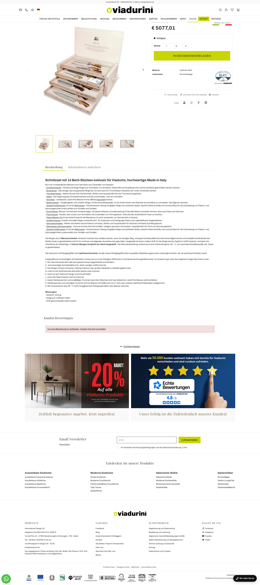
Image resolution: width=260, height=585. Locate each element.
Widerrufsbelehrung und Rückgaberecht (166, 540)
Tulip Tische (95, 487)
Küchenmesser (131, 346)
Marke (98, 555)
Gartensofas (223, 484)
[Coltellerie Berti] (223, 77)
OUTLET (204, 19)
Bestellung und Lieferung (159, 532)
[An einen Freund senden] (184, 103)
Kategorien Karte (122, 567)
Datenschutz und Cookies (159, 551)
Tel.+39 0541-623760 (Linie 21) (38, 540)
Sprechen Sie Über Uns (105, 551)
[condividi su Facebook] (198, 103)
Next (143, 69)
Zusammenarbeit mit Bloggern (108, 536)
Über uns (99, 547)
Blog (98, 532)
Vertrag (216, 19)
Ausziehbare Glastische (35, 484)
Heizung (104, 19)
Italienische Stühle (167, 473)
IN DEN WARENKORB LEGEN (192, 55)
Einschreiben (191, 440)
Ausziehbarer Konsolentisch (37, 487)
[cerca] (220, 9)
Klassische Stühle (164, 477)
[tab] (54, 167)
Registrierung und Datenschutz (162, 528)
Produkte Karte (109, 567)
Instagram (208, 532)
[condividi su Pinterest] (205, 103)
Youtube (208, 536)
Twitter (207, 540)
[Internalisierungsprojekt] (46, 578)
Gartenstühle (161, 487)
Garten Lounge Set (226, 480)
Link (184, 447)
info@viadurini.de (32, 547)
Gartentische (96, 491)
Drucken (215, 95)
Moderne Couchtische (100, 480)
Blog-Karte (135, 567)
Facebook (208, 528)
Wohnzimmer (70, 19)
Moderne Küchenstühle (166, 480)
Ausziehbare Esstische (38, 473)
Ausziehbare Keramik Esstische (39, 477)
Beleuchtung (89, 19)
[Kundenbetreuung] (26, 9)
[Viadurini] (129, 10)
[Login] (226, 9)
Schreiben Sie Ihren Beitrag (194, 95)
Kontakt (99, 540)
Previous (28, 69)
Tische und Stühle (49, 19)
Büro (183, 19)
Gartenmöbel (225, 473)
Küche (192, 19)
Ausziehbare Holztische (35, 480)
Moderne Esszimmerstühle (168, 484)
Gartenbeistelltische (226, 487)
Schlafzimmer (169, 19)
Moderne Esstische (101, 473)
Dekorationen (138, 19)
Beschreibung (54, 167)
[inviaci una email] (20, 9)
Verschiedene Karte (148, 567)
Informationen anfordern (84, 167)
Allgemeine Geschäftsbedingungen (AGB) (167, 536)
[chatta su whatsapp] (6, 579)
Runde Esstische (98, 477)
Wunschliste (172, 95)
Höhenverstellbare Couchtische (104, 484)
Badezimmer (119, 19)
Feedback (100, 528)
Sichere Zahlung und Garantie (161, 544)
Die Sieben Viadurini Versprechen (110, 544)
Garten (153, 19)
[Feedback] (32, 9)
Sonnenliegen (224, 477)
